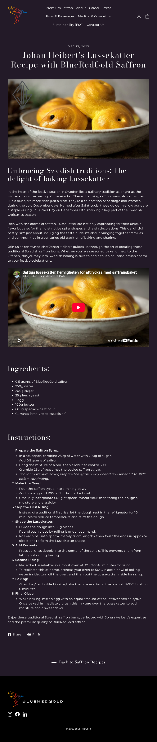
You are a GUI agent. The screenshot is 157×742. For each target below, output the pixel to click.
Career (94, 8)
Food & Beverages (60, 16)
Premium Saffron (59, 8)
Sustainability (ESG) (68, 25)
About (81, 8)
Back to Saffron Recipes (82, 662)
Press (107, 8)
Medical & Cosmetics (94, 16)
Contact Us (96, 25)
